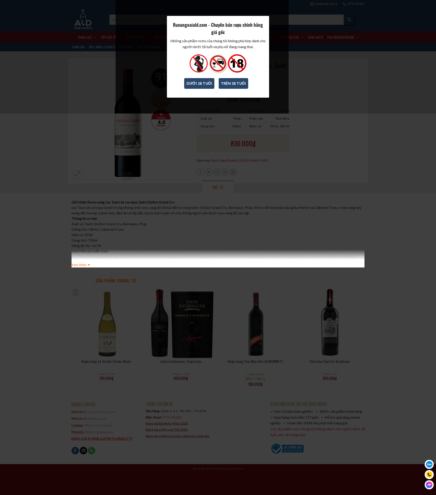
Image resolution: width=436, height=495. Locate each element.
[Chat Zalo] (429, 464)
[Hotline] (429, 474)
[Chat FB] (429, 484)
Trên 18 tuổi (233, 83)
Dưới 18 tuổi (199, 83)
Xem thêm (79, 265)
